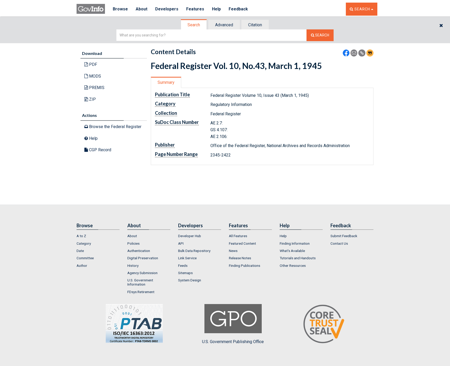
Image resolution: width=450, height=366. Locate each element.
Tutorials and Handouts (298, 258)
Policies (133, 243)
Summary (166, 82)
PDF (92, 64)
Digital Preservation (142, 258)
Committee (85, 258)
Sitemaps (185, 273)
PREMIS (96, 87)
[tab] (194, 24)
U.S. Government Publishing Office (233, 341)
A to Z (81, 236)
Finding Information (295, 243)
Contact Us (339, 243)
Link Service (187, 258)
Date (80, 251)
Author (82, 265)
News (233, 251)
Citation (255, 24)
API (181, 243)
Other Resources (293, 265)
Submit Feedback (343, 236)
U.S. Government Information (140, 282)
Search (194, 24)
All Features (238, 236)
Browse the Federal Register (114, 126)
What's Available (292, 251)
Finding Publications (244, 265)
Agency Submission (142, 273)
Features (195, 9)
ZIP (92, 99)
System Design (189, 280)
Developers (166, 9)
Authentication (138, 251)
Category (84, 243)
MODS (94, 76)
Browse (120, 9)
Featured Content (242, 243)
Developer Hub (189, 236)
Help (216, 9)
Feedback (238, 9)
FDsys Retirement (140, 292)
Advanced (224, 24)
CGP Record (99, 149)
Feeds (183, 265)
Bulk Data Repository (194, 251)
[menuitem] (98, 235)
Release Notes (240, 258)
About (141, 9)
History (133, 265)
